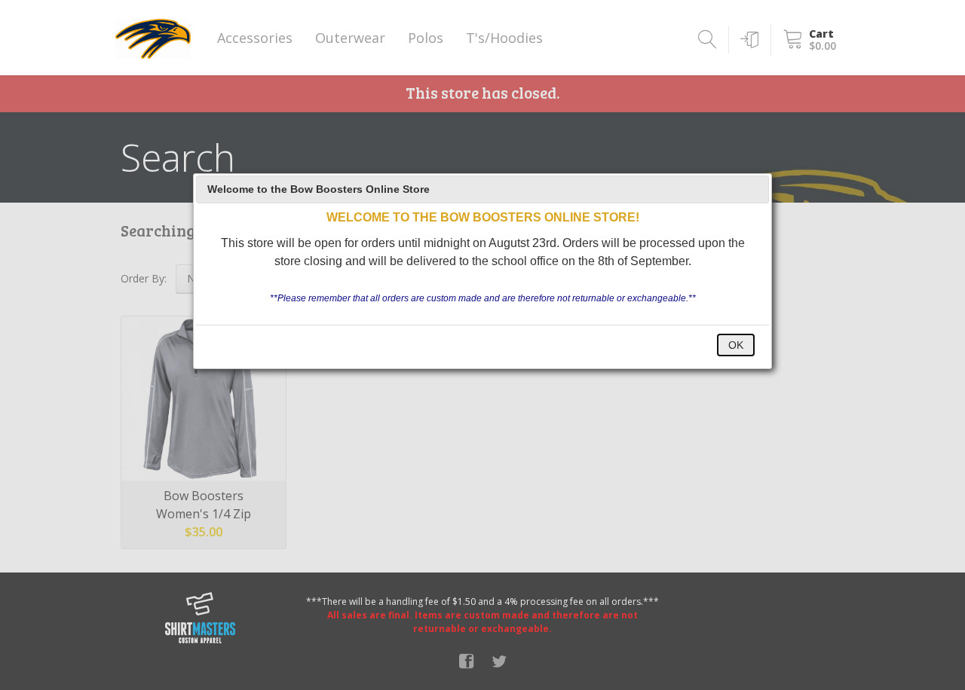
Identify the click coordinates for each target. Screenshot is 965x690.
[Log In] (746, 39)
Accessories (255, 38)
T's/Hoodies (504, 38)
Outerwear (350, 38)
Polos (425, 38)
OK (735, 345)
